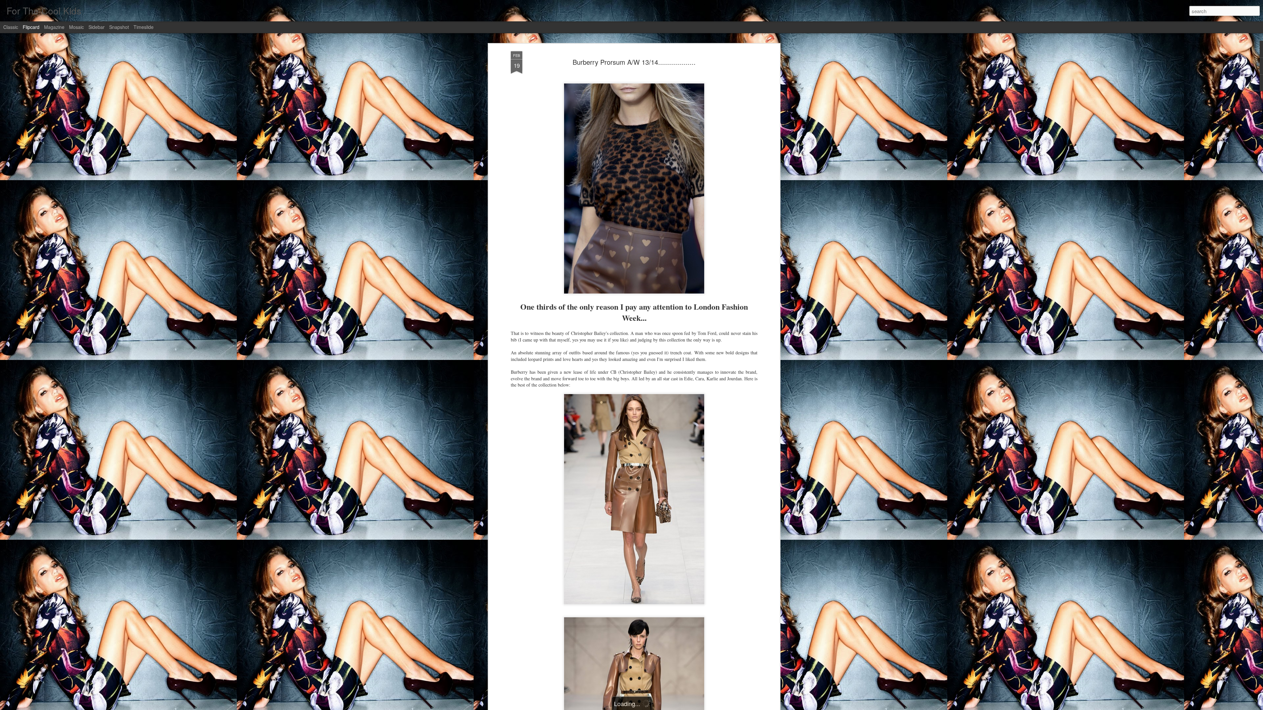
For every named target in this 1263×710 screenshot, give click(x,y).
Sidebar (96, 27)
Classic (10, 27)
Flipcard (31, 27)
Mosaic (76, 27)
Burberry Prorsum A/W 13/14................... (634, 62)
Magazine (54, 27)
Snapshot (119, 27)
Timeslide (144, 27)
